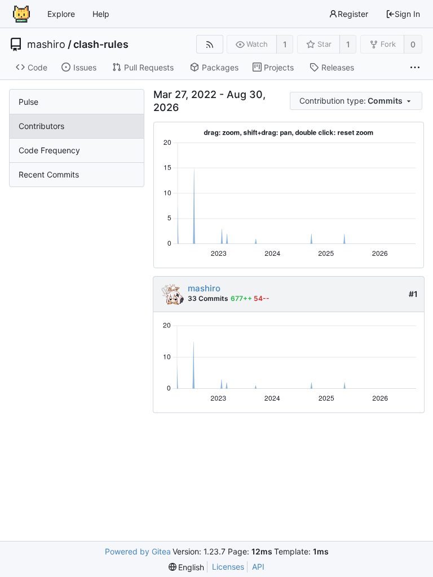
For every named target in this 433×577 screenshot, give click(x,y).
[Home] (21, 14)
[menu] (357, 101)
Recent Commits (49, 174)
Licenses (228, 566)
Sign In (407, 14)
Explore (61, 14)
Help (100, 14)
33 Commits (208, 298)
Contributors (41, 126)
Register (353, 14)
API (258, 566)
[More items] (415, 67)
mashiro (46, 44)
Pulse (28, 101)
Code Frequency (49, 150)
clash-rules (101, 44)
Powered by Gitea (138, 551)
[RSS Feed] (209, 44)
